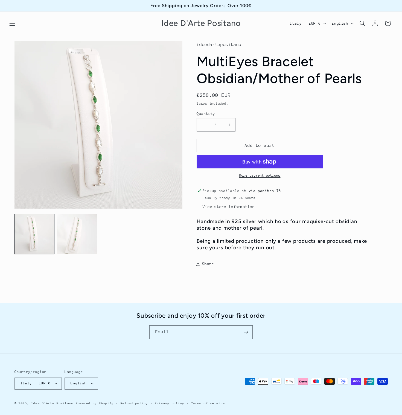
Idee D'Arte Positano (52, 403)
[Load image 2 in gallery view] (77, 234)
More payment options (260, 175)
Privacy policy (169, 403)
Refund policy (134, 403)
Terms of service (208, 403)
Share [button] (208, 264)
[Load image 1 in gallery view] (34, 234)
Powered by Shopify (95, 403)
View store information (229, 206)
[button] (12, 23)
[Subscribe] (246, 332)
